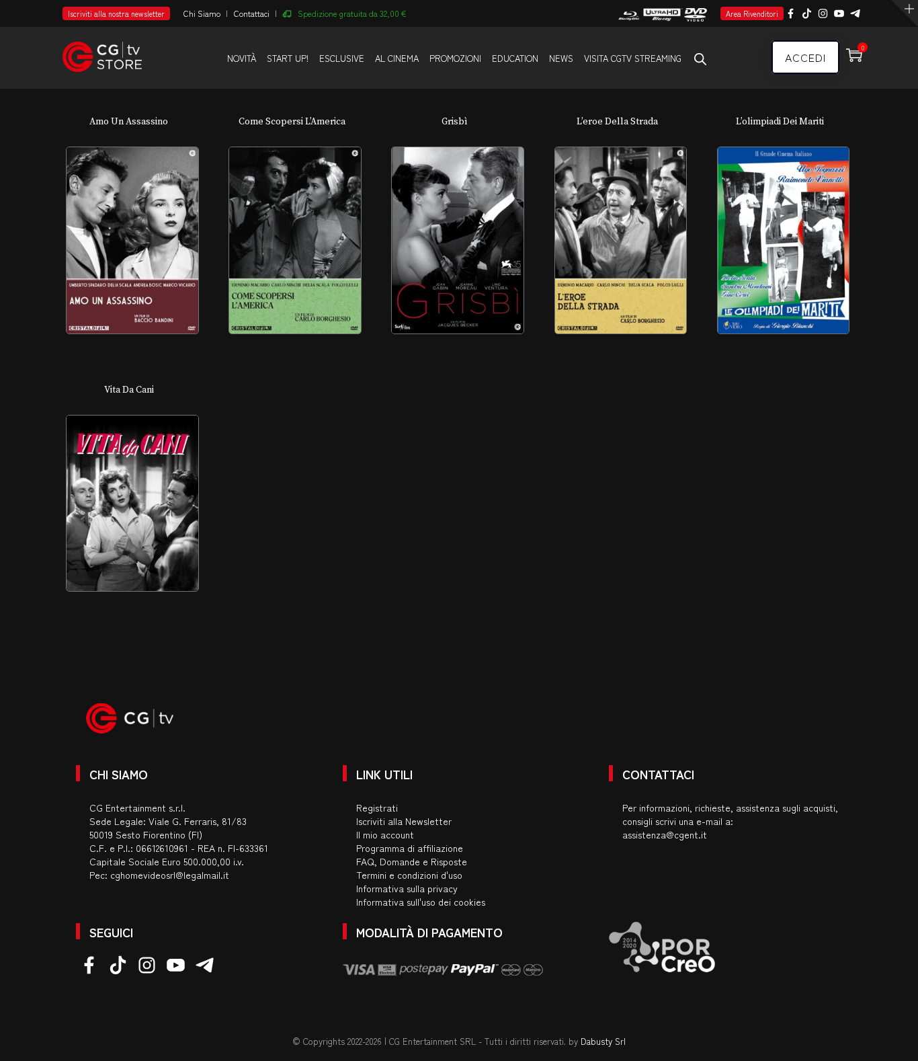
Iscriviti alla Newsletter (404, 821)
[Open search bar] (700, 58)
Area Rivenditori (752, 13)
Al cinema (397, 58)
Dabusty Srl (603, 1041)
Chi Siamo (201, 13)
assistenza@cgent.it (664, 834)
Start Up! (287, 58)
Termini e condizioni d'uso (409, 874)
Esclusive (341, 58)
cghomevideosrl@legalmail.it (169, 874)
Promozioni (455, 58)
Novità (241, 58)
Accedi (805, 57)
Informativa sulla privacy (407, 888)
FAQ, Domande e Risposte (411, 861)
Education (515, 58)
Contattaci (251, 13)
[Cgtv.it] (102, 51)
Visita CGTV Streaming (632, 58)
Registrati (377, 807)
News (561, 58)
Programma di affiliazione (409, 848)
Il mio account (385, 834)
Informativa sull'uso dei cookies (420, 901)
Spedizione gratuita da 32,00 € (352, 13)
